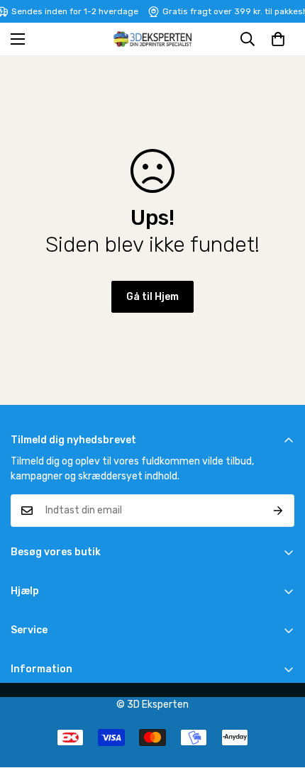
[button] (278, 39)
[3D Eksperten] (152, 39)
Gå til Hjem (152, 297)
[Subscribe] (278, 510)
